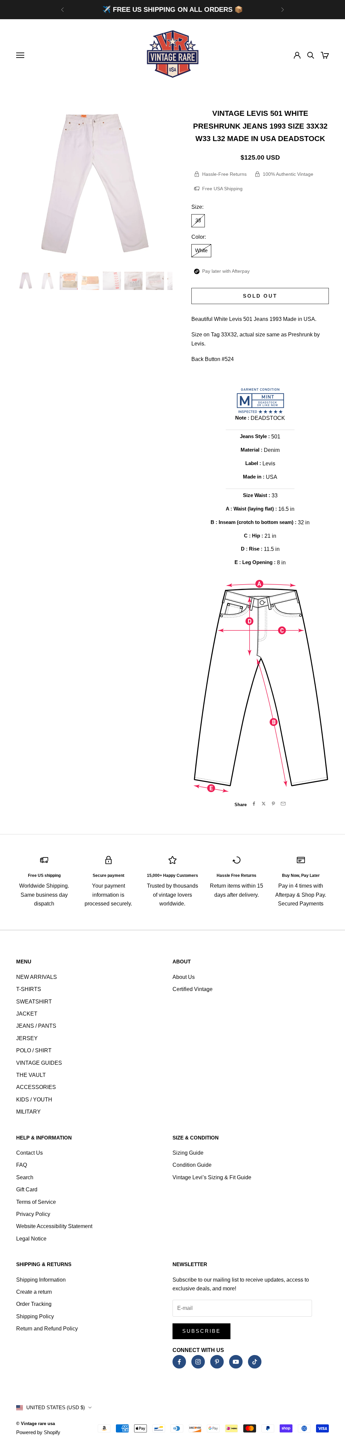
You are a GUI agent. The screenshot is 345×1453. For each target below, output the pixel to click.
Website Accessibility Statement (54, 1226)
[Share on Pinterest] (273, 803)
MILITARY (28, 1112)
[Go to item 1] (25, 280)
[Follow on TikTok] (254, 1361)
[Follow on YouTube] (236, 1361)
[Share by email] (283, 803)
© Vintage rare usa (35, 1423)
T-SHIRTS (28, 989)
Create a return (34, 1292)
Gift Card (26, 1189)
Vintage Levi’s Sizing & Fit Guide (211, 1177)
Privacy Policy (33, 1214)
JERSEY (27, 1038)
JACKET (26, 1014)
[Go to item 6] (133, 280)
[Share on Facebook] (253, 803)
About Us (183, 977)
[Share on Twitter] (263, 803)
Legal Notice (31, 1239)
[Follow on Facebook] (179, 1361)
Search (24, 1177)
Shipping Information (41, 1280)
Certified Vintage (192, 989)
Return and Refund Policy (47, 1328)
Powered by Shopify (38, 1432)
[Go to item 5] (111, 280)
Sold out (260, 296)
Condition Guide (192, 1165)
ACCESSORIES (36, 1087)
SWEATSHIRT (34, 1001)
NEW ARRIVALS (36, 977)
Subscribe (201, 1331)
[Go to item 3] (68, 280)
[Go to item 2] (47, 280)
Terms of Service (36, 1202)
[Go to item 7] (155, 280)
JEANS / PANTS (36, 1026)
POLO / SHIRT (34, 1050)
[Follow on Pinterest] (217, 1361)
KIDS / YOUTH (34, 1099)
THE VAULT (31, 1075)
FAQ (21, 1165)
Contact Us (29, 1153)
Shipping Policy (35, 1316)
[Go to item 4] (90, 280)
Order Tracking (34, 1304)
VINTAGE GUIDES (39, 1063)
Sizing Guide (187, 1153)
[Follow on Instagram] (198, 1361)
